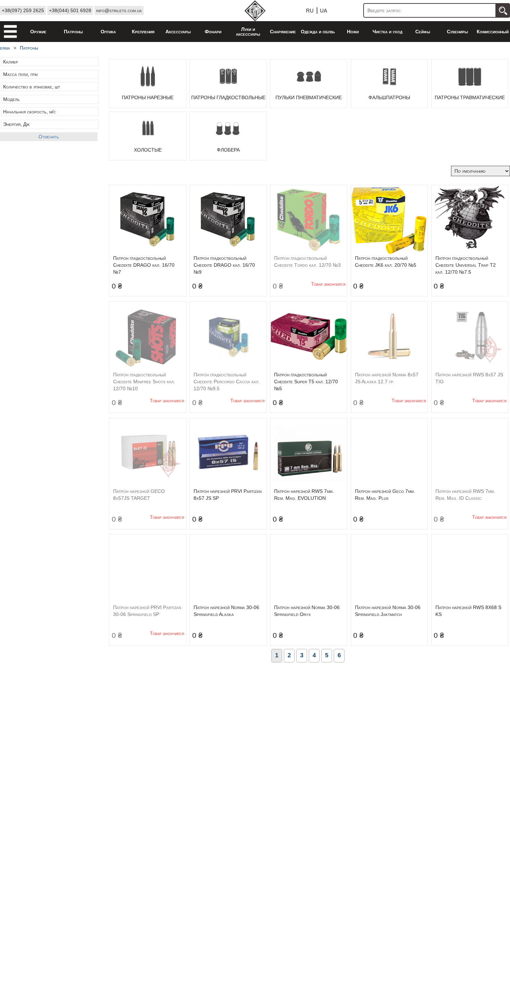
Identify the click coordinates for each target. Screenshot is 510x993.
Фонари (213, 31)
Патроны (73, 31)
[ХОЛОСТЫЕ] (147, 135)
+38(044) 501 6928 (70, 10)
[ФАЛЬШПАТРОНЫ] (389, 83)
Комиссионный (493, 31)
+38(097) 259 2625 (23, 10)
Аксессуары (178, 31)
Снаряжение (283, 31)
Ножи (353, 31)
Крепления (143, 31)
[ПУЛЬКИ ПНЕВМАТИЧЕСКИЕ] (309, 83)
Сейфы (422, 31)
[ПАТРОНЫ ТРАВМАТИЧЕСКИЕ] (470, 83)
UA (323, 11)
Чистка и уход (387, 31)
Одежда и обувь (318, 31)
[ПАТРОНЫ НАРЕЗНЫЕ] (147, 83)
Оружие (38, 31)
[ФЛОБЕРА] (228, 135)
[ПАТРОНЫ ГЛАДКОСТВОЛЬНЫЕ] (228, 83)
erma (5, 48)
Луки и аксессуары (248, 31)
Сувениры (457, 31)
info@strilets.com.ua (119, 10)
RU (310, 11)
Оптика (108, 31)
